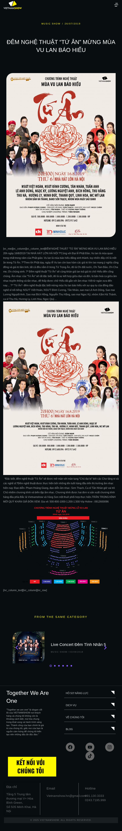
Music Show (51, 23)
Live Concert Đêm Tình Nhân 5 (78, 644)
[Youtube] (89, 747)
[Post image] (28, 647)
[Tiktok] (89, 756)
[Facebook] (70, 747)
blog (69, 729)
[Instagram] (109, 747)
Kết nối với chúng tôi (30, 766)
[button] (116, 5)
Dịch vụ (71, 705)
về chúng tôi (75, 717)
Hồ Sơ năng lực (77, 693)
